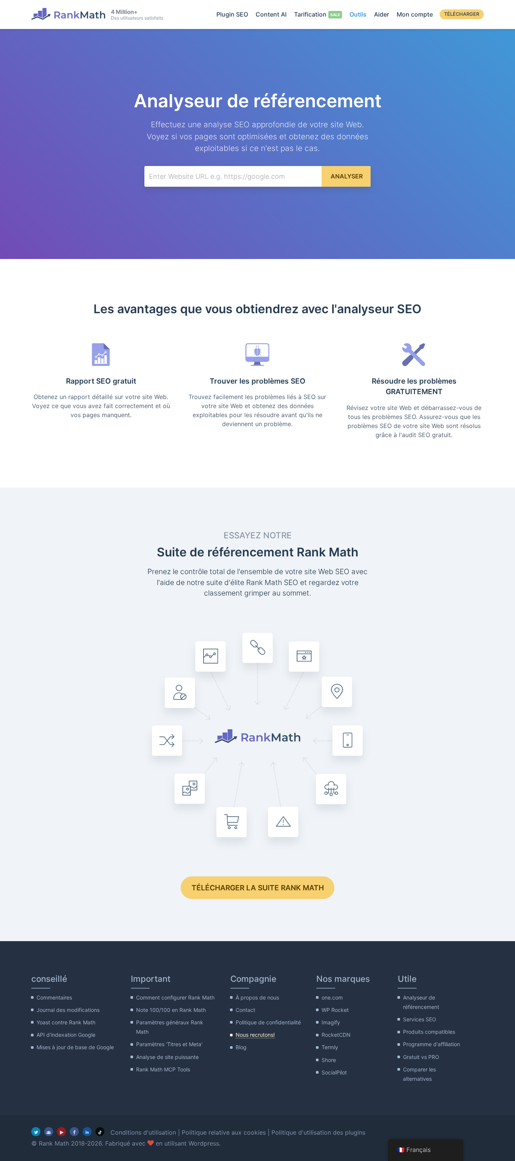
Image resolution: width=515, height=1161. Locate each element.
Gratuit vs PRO (421, 1057)
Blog (241, 1047)
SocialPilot (334, 1072)
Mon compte (415, 14)
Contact (245, 1010)
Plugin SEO (232, 14)
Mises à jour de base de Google (75, 1047)
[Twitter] (35, 1131)
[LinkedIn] (87, 1131)
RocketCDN (336, 1034)
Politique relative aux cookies (224, 1132)
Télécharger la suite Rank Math (258, 887)
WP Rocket (335, 1010)
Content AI (271, 14)
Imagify (331, 1022)
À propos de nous (257, 997)
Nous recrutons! (255, 1034)
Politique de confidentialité (268, 1022)
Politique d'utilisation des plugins (318, 1132)
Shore (329, 1060)
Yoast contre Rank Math (66, 1022)
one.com (332, 997)
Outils (357, 14)
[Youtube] (61, 1131)
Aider (381, 14)
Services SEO (419, 1019)
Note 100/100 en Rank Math (171, 1010)
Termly (330, 1047)
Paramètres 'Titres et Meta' (169, 1044)
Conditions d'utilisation (143, 1132)
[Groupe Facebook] (48, 1131)
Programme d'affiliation (431, 1044)
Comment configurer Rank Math (175, 997)
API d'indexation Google (66, 1034)
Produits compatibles (429, 1031)
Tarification (310, 14)
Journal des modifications (68, 1010)
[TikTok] (99, 1131)
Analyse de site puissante (167, 1057)
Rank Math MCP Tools (163, 1069)
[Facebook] (74, 1131)
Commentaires (54, 997)
